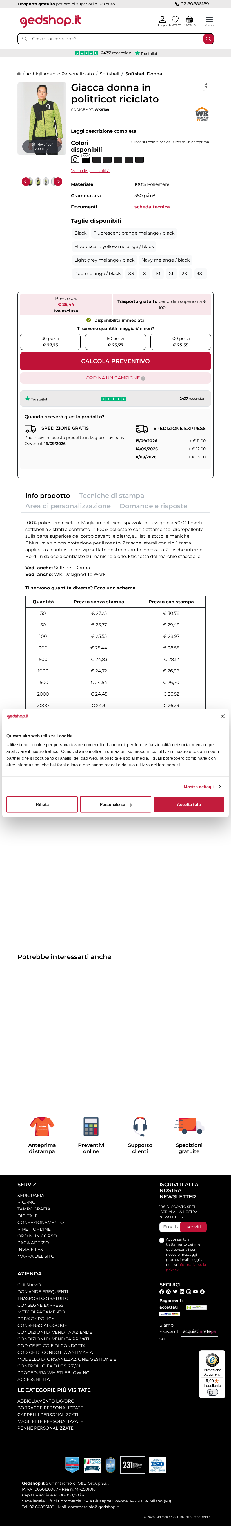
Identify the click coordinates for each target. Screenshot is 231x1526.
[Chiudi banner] (223, 716)
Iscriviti (193, 1227)
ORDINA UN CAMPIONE (113, 378)
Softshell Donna (143, 73)
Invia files (30, 1249)
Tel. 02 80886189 (38, 1506)
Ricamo (26, 1202)
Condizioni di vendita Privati (53, 1339)
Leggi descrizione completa (103, 131)
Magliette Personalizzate (50, 1421)
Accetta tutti (189, 804)
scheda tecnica (152, 207)
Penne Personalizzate (45, 1428)
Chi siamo (29, 1285)
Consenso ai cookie (42, 1325)
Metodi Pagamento (41, 1312)
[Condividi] (205, 85)
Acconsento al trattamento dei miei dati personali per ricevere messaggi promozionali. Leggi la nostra (186, 1254)
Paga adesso (33, 1242)
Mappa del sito (36, 1256)
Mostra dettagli (199, 786)
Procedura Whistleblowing (53, 1372)
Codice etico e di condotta (51, 1345)
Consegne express (40, 1305)
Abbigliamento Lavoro (46, 1401)
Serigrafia (30, 1195)
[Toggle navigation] (209, 19)
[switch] (212, 1392)
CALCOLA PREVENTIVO (115, 361)
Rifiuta (42, 804)
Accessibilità (33, 1379)
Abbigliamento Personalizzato (60, 73)
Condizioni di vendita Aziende (54, 1332)
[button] (90, 170)
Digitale (27, 1215)
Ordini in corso (37, 1236)
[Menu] (222, 1353)
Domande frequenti (42, 1291)
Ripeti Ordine (34, 1229)
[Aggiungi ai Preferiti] (205, 92)
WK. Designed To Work (80, 574)
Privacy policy (35, 1318)
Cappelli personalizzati (47, 1414)
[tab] (47, 497)
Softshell (109, 73)
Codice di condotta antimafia (55, 1352)
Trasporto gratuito (43, 1298)
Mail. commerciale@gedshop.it (88, 1506)
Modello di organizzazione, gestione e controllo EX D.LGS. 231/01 (66, 1362)
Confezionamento (40, 1222)
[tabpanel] (115, 626)
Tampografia (33, 1209)
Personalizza (112, 804)
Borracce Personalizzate (50, 1407)
